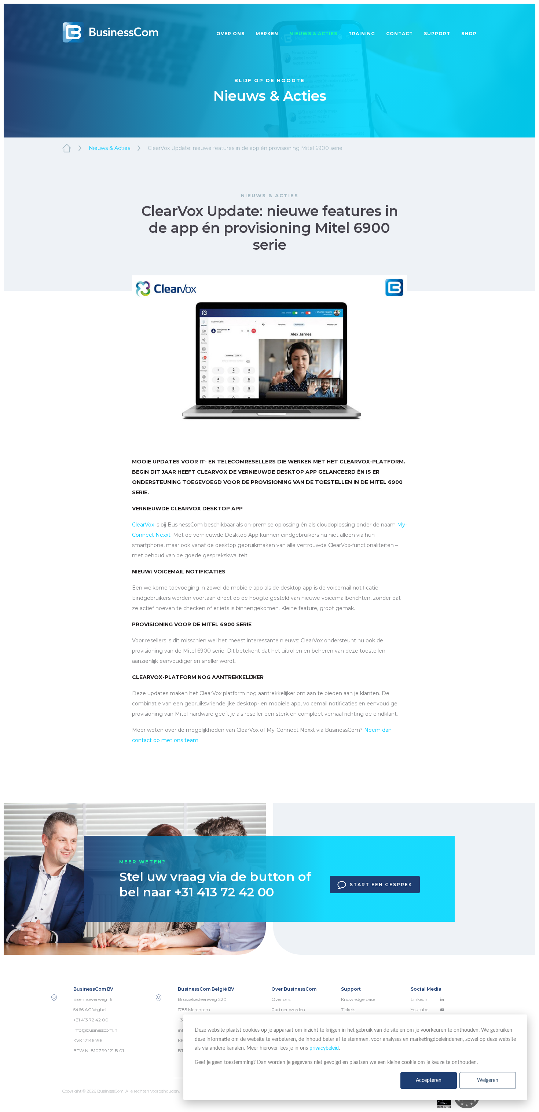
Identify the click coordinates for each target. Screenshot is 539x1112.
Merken (267, 33)
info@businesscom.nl (95, 1030)
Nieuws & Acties (109, 148)
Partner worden (288, 1009)
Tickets (348, 1009)
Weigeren (487, 1080)
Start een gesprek (381, 884)
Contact (399, 33)
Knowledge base (358, 999)
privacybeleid (324, 1048)
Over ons (230, 33)
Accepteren (428, 1080)
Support (437, 33)
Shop (469, 33)
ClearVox (143, 524)
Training (361, 33)
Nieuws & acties (313, 33)
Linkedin (420, 999)
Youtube (419, 1009)
